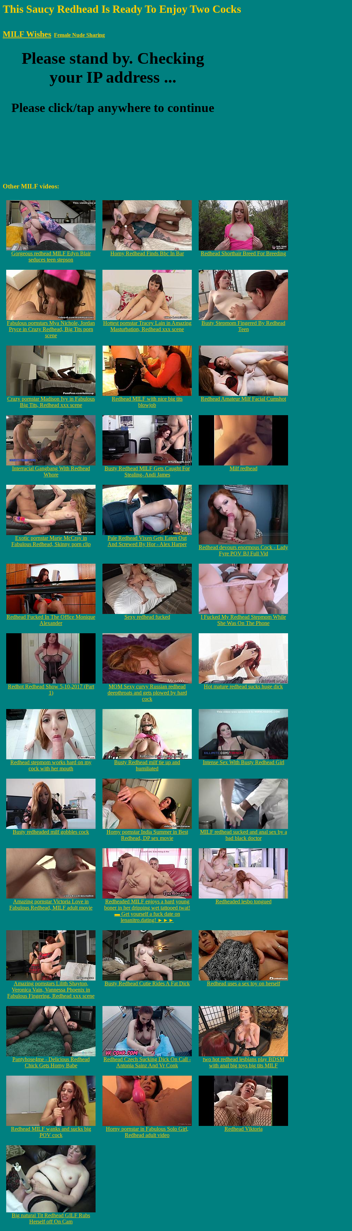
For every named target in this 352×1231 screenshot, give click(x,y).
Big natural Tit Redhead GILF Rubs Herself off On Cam (51, 1218)
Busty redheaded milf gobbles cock (51, 832)
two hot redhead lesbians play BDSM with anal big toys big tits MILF (243, 1062)
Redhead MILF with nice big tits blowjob (147, 402)
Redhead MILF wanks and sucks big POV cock (51, 1132)
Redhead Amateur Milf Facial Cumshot (243, 399)
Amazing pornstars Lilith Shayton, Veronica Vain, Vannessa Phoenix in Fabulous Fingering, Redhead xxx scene (51, 990)
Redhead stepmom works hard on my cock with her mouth (50, 765)
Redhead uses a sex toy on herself (243, 983)
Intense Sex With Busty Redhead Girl (243, 762)
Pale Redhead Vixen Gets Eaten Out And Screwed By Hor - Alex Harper (147, 541)
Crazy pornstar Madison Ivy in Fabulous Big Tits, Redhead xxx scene (51, 402)
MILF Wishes (27, 34)
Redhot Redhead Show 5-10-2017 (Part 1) (51, 690)
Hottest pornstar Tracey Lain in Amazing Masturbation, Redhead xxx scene (147, 326)
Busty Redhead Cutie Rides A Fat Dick (147, 983)
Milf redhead (243, 468)
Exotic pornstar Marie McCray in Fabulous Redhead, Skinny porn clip (51, 541)
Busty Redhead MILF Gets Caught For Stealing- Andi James (147, 471)
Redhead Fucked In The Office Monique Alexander (51, 620)
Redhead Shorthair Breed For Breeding (243, 253)
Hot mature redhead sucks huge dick (243, 686)
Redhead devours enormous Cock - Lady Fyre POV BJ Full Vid (243, 550)
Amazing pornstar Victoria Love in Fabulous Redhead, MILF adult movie (50, 905)
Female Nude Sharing (79, 35)
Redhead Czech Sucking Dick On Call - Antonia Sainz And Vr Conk (147, 1062)
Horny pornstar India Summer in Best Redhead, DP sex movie (147, 835)
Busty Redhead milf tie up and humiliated (147, 765)
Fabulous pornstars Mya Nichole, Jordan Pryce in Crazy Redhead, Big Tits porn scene (51, 329)
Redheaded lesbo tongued (244, 901)
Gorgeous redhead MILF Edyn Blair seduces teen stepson (51, 256)
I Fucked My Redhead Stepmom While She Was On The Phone (243, 620)
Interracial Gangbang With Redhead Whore (51, 471)
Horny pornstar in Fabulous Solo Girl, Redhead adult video (147, 1132)
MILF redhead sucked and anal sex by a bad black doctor (243, 835)
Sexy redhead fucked (147, 617)
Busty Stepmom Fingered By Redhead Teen (243, 326)
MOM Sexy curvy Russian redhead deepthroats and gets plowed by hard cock (147, 693)
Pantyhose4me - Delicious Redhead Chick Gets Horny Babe (51, 1062)
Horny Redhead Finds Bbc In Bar (147, 253)
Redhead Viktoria (243, 1129)
